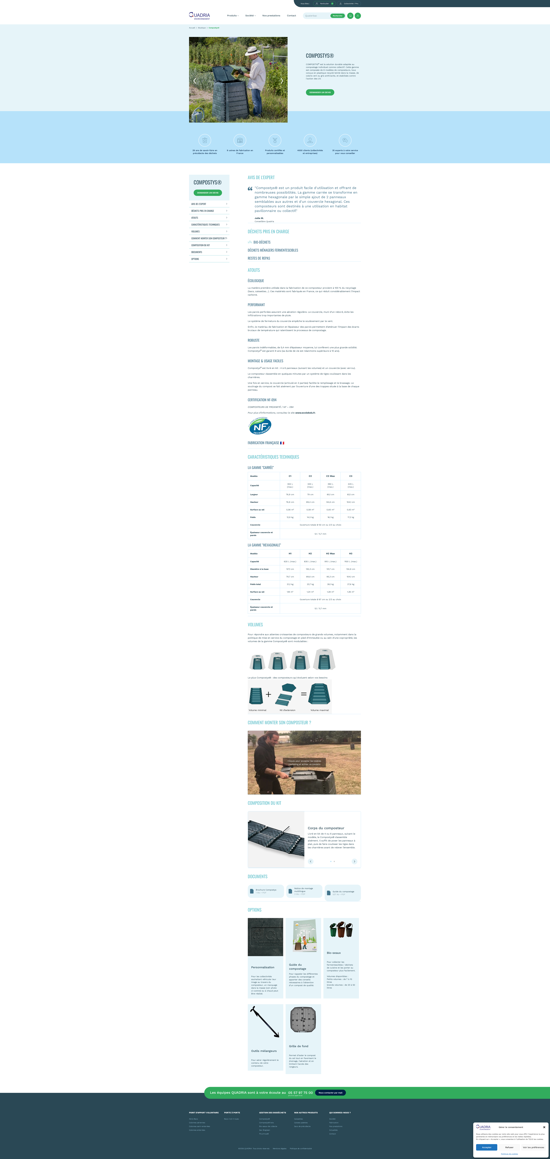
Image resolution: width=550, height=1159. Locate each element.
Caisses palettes (301, 1123)
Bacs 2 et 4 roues (231, 1119)
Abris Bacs (193, 1119)
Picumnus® (264, 1134)
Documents (196, 252)
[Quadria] (199, 15)
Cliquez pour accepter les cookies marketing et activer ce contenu (304, 762)
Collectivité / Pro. (351, 4)
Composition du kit (200, 245)
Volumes (195, 231)
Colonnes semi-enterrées (199, 1126)
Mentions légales (279, 1149)
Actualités (333, 1130)
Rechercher (337, 16)
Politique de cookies (509, 1154)
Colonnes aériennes (197, 1123)
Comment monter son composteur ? (208, 238)
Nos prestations (271, 15)
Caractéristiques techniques (205, 224)
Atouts (194, 217)
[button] (544, 1127)
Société (249, 15)
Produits (232, 15)
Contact (291, 15)
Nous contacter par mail (330, 1092)
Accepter (486, 1147)
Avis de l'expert (198, 204)
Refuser (509, 1147)
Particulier (324, 4)
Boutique (202, 28)
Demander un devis (320, 92)
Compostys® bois (266, 1123)
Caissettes (298, 1119)
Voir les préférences (533, 1147)
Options (195, 259)
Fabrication (333, 1123)
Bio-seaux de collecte (268, 1126)
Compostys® (264, 1119)
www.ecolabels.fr (305, 412)
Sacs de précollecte (302, 1126)
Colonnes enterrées (197, 1130)
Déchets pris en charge (202, 210)
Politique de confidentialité (301, 1149)
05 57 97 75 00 (300, 1093)
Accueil (192, 28)
